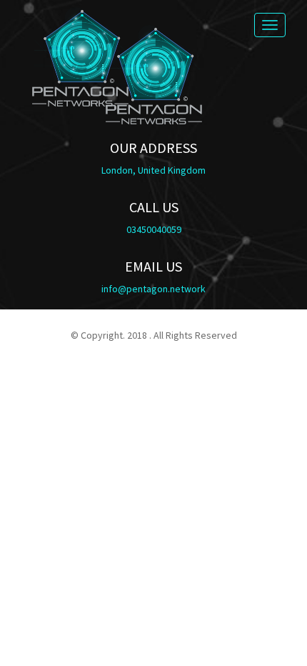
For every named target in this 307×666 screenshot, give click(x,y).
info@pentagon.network (153, 288)
